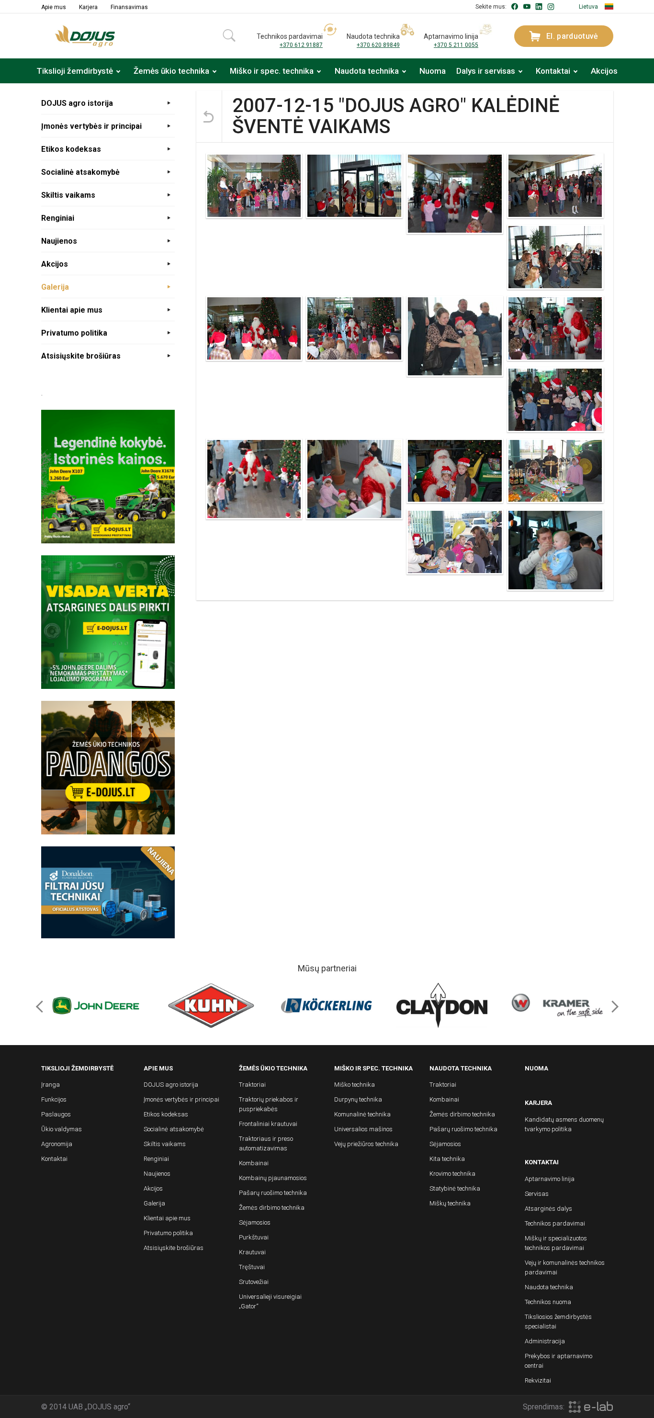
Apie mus (53, 7)
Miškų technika (450, 1203)
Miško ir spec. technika (272, 71)
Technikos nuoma (548, 1301)
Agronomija (56, 1144)
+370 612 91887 (301, 45)
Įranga (50, 1084)
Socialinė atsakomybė (80, 172)
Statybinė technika (454, 1188)
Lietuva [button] (588, 6)
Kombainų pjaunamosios (273, 1178)
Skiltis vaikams (68, 195)
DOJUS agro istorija (77, 103)
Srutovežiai (254, 1281)
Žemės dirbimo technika (271, 1207)
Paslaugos (56, 1114)
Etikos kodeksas (71, 149)
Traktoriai (252, 1084)
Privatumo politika (74, 333)
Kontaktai (553, 71)
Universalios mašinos (363, 1129)
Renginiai (57, 218)
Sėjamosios (255, 1222)
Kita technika (447, 1158)
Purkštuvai (254, 1237)
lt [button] (609, 6)
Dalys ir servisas (485, 71)
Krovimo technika (452, 1173)
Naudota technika (367, 71)
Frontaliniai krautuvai (268, 1123)
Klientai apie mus (71, 310)
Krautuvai (252, 1252)
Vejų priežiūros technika (366, 1144)
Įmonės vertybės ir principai (91, 126)
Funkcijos (54, 1099)
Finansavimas (129, 7)
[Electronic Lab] (591, 1407)
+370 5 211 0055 (456, 45)
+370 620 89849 (378, 45)
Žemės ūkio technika (171, 71)
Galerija (55, 287)
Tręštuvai (252, 1267)
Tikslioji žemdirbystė (74, 71)
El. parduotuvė (572, 36)
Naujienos (59, 241)
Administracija (545, 1341)
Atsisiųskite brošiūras (81, 355)
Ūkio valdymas (61, 1129)
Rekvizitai (538, 1380)
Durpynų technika (358, 1099)
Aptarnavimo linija (550, 1178)
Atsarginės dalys (548, 1208)
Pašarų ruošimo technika (273, 1192)
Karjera (88, 7)
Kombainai (254, 1163)
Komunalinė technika (362, 1114)
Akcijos (604, 71)
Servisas (537, 1193)
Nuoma (432, 71)
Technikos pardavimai (555, 1223)
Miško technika (354, 1084)
